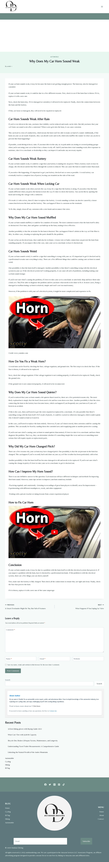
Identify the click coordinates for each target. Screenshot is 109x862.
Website (77, 659)
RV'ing (7, 768)
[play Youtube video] (54, 532)
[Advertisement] (54, 36)
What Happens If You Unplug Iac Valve (89, 607)
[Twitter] (50, 784)
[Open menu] (102, 6)
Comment (10, 630)
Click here (36, 706)
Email (42, 659)
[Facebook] (45, 784)
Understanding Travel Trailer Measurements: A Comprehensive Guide (33, 746)
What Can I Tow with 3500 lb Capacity (22, 735)
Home (7, 808)
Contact (101, 819)
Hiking (7, 765)
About (101, 815)
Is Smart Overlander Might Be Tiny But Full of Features (25, 607)
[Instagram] (54, 784)
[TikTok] (63, 784)
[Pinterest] (59, 784)
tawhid (9, 66)
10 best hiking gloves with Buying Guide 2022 (25, 729)
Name (9, 659)
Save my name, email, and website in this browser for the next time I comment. (33, 665)
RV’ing (7, 815)
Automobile (54, 57)
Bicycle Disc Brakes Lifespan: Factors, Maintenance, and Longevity (33, 740)
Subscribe (86, 841)
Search (7, 680)
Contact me (53, 711)
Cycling (8, 761)
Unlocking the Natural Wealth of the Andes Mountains (28, 752)
